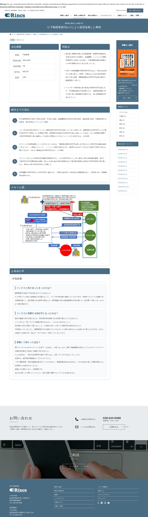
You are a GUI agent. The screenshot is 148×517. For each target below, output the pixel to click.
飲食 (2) (121, 136)
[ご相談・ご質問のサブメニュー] (141, 15)
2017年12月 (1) (123, 178)
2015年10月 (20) (123, 187)
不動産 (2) (122, 116)
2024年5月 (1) (122, 166)
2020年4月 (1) (122, 170)
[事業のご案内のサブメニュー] (71, 15)
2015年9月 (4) (122, 191)
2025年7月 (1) (122, 154)
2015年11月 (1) (123, 182)
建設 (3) (121, 120)
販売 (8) (121, 128)
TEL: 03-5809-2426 (16, 515)
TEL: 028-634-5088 (16, 503)
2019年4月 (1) (122, 174)
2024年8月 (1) (122, 162)
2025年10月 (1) (123, 149)
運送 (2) (121, 132)
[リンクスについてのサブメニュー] (113, 15)
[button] (135, 10)
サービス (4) (123, 112)
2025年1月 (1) (122, 158)
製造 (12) (122, 124)
